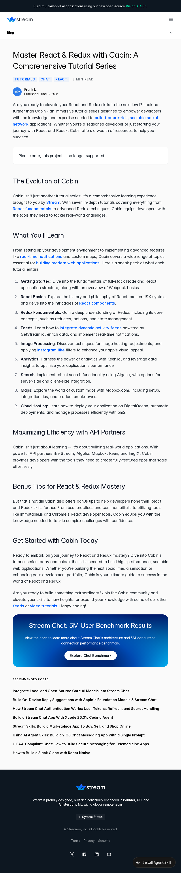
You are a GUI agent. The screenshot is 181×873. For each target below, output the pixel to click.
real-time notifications (41, 256)
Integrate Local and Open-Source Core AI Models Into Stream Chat (71, 691)
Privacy (89, 841)
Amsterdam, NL (70, 804)
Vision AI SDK (136, 6)
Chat (46, 79)
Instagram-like (51, 350)
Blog (10, 32)
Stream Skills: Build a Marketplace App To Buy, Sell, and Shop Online (72, 726)
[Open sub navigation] (171, 32)
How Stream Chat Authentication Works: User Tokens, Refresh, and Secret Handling (86, 708)
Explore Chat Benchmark (90, 655)
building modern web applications (68, 263)
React (61, 79)
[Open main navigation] (171, 19)
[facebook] (84, 854)
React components (97, 303)
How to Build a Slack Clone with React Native (51, 753)
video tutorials (43, 606)
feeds (18, 606)
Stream (53, 202)
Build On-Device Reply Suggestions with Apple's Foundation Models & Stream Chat (84, 700)
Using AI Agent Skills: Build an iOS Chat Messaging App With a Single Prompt (79, 735)
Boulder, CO (132, 800)
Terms (75, 841)
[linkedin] (96, 854)
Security (104, 841)
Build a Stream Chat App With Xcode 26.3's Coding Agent (63, 717)
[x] (72, 854)
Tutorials (25, 79)
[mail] (109, 854)
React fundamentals (32, 208)
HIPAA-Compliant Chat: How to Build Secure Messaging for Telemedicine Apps (81, 744)
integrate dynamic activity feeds (91, 328)
